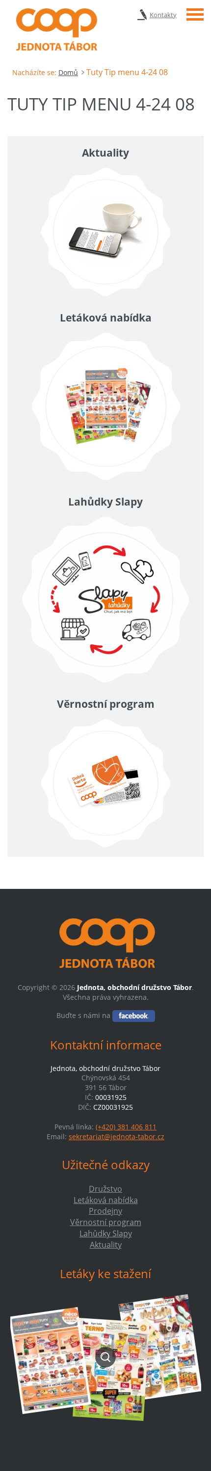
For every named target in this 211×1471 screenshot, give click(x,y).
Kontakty (163, 14)
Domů (68, 72)
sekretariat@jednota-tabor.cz (116, 1136)
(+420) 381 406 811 (126, 1126)
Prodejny (105, 1210)
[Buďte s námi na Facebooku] (133, 1015)
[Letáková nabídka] (105, 406)
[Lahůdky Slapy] (105, 599)
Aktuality (106, 1244)
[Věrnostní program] (105, 783)
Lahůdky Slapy (105, 1233)
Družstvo (105, 1188)
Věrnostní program (105, 1222)
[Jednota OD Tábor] (55, 29)
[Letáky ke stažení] (105, 1357)
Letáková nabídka (106, 1200)
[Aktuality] (105, 232)
